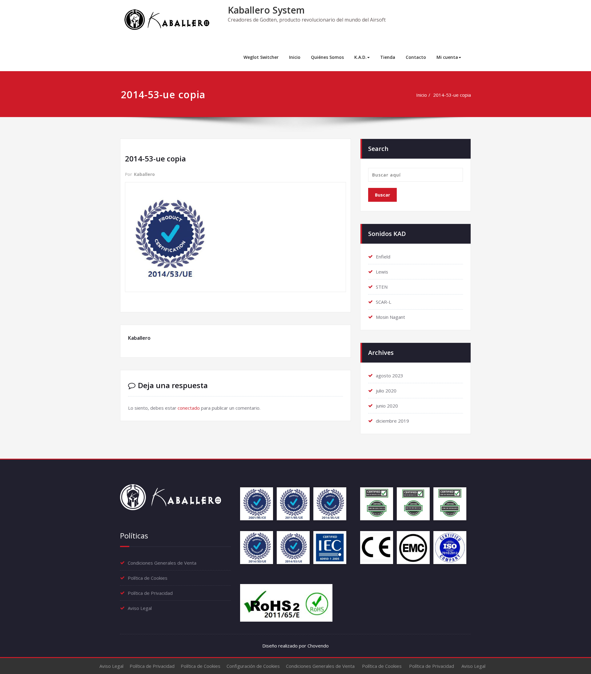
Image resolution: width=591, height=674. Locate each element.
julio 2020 (386, 391)
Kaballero (144, 174)
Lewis (382, 272)
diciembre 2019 (392, 421)
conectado (189, 408)
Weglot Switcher (261, 57)
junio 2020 (387, 406)
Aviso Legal (140, 608)
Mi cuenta (447, 57)
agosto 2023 (389, 375)
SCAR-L (383, 302)
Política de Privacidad (150, 593)
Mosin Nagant (390, 317)
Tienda (387, 57)
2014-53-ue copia (452, 95)
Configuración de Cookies (253, 666)
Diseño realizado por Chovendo (295, 646)
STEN (382, 287)
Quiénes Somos (327, 57)
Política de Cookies (147, 578)
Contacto (416, 57)
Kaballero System (266, 10)
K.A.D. (360, 57)
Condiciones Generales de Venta (162, 563)
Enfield (383, 257)
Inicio (294, 57)
